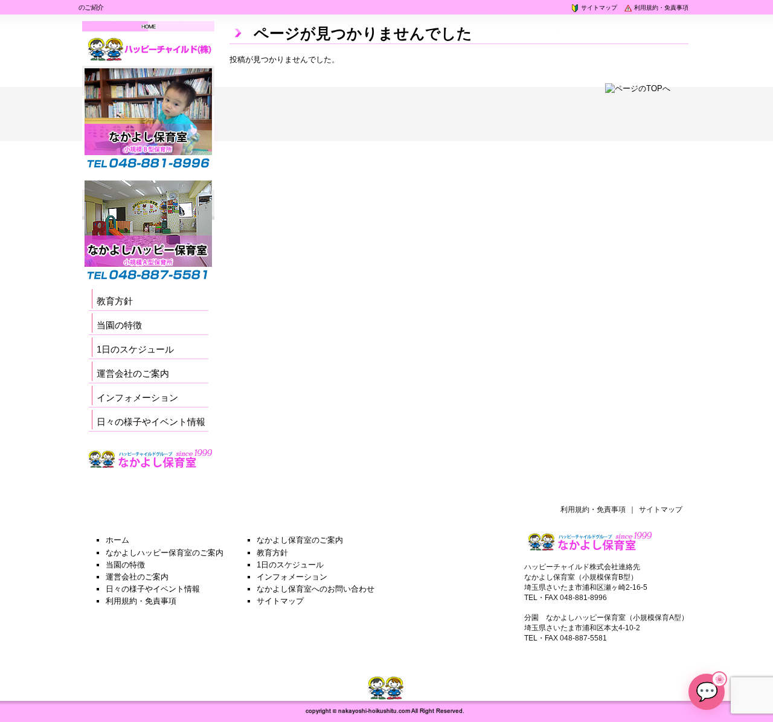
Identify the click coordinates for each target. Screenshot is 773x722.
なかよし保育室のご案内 (300, 540)
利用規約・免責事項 (660, 7)
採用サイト (109, 479)
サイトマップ (598, 7)
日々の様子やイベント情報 (151, 422)
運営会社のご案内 (133, 373)
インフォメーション (137, 397)
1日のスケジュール (135, 349)
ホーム (117, 540)
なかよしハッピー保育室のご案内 (164, 552)
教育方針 (115, 301)
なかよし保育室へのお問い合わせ (315, 588)
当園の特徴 (119, 325)
